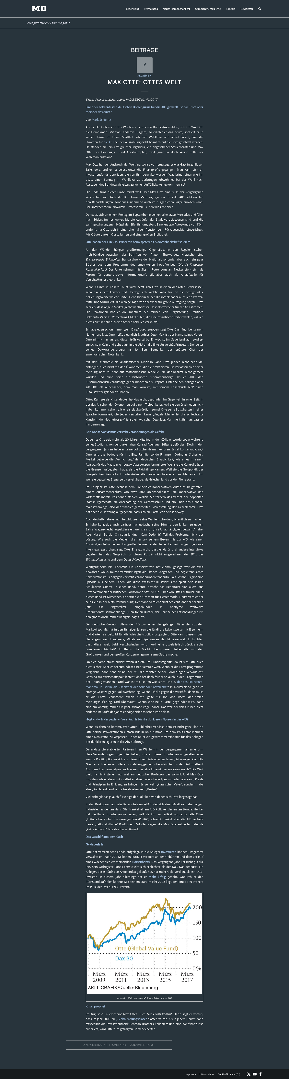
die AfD (109, 142)
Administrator (144, 1045)
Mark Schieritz (101, 120)
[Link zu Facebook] (260, 1074)
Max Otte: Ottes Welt (145, 82)
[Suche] (259, 8)
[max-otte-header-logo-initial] (42, 8)
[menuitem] (132, 8)
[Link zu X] (249, 1074)
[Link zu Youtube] (255, 1074)
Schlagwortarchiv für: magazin (48, 23)
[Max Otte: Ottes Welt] (145, 65)
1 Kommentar (117, 1045)
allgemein (145, 75)
